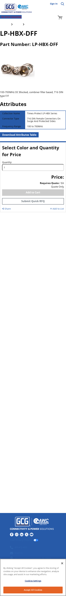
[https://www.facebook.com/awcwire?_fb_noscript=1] (11, 534)
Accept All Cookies (33, 589)
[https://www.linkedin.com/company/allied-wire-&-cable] (21, 534)
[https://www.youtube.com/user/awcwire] (31, 534)
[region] (33, 577)
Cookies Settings (33, 580)
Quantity (6, 162)
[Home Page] (14, 6)
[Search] (62, 4)
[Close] (62, 563)
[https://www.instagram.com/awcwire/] (16, 534)
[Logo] (32, 524)
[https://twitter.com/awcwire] (26, 534)
